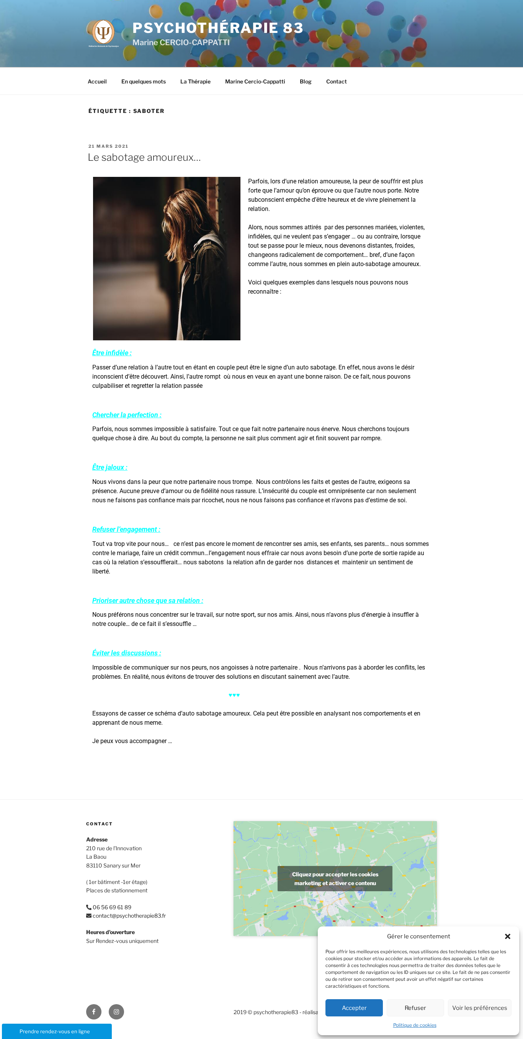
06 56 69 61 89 (112, 907)
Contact (336, 81)
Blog (306, 81)
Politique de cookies (414, 1025)
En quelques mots (143, 81)
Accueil (97, 81)
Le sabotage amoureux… (144, 157)
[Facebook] (93, 1011)
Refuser (415, 1008)
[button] (508, 936)
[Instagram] (116, 1011)
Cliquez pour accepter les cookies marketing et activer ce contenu (335, 878)
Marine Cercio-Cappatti (255, 81)
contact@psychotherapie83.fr (129, 915)
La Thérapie (195, 81)
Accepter (354, 1008)
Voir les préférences (479, 1008)
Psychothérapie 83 (218, 28)
